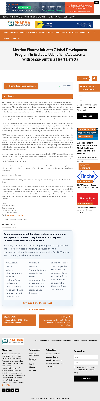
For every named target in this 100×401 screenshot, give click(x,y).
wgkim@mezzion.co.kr (15, 215)
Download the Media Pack (37, 303)
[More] (94, 78)
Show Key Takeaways (21, 86)
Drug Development (27, 32)
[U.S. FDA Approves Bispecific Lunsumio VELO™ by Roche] (87, 176)
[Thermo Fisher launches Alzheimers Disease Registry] (87, 199)
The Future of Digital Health (87, 157)
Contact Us (69, 17)
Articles (13, 32)
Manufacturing (45, 32)
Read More (7, 385)
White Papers (16, 17)
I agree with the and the (87, 107)
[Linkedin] (12, 390)
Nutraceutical (54, 17)
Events (6, 38)
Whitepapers (85, 136)
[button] (95, 32)
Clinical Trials (37, 309)
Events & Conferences (34, 17)
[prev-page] (78, 161)
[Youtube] (17, 390)
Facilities (73, 32)
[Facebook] (3, 390)
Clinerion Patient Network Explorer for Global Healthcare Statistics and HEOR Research (87, 148)
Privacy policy (82, 110)
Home (5, 17)
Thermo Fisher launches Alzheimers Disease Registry (86, 209)
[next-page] (82, 161)
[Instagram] (8, 390)
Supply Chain (60, 32)
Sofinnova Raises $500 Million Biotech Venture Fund (16, 321)
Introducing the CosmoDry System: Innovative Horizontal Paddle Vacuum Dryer (57, 322)
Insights (83, 32)
